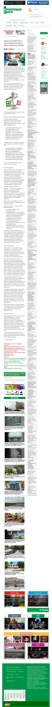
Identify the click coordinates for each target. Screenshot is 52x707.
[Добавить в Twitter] (12, 49)
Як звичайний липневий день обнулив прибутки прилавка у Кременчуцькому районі (31, 306)
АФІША (42, 22)
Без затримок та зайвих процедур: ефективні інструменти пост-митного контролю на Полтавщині (32, 375)
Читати (44, 89)
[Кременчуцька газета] (14, 10)
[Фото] (38, 644)
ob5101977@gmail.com (11, 671)
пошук (44, 33)
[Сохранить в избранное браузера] (14, 49)
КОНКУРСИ (9, 26)
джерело (6, 177)
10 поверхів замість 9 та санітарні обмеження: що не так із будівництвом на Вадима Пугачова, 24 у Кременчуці (14, 460)
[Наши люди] (14, 615)
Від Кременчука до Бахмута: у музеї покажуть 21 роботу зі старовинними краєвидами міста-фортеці (32, 439)
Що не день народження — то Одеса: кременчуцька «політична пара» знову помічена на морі (32, 155)
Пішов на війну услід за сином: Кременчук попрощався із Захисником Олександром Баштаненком (31, 296)
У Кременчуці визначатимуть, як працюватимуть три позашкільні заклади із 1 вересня (32, 367)
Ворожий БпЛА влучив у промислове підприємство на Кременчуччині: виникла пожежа (38, 601)
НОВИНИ (15, 22)
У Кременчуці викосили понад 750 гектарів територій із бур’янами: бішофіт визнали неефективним (32, 454)
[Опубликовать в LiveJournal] (8, 49)
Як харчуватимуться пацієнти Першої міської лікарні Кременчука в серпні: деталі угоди (14, 525)
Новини (10, 36)
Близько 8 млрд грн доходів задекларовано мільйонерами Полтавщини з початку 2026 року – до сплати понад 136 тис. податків (32, 87)
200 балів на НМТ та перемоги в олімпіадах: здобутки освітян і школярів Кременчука (32, 113)
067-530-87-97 (20, 671)
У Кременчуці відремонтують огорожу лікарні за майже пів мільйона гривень (14, 413)
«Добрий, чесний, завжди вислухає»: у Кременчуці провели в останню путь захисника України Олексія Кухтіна (32, 182)
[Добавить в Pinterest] (10, 49)
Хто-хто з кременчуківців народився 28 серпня (32, 335)
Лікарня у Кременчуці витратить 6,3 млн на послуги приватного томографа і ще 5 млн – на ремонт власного (14, 444)
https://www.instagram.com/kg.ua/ (17, 359)
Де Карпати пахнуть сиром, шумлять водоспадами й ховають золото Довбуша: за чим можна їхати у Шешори (32, 144)
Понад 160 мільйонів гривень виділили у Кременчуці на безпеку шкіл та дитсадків (32, 40)
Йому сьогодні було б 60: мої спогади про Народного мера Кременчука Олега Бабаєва (44, 54)
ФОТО (32, 22)
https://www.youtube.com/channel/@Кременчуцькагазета (18, 365)
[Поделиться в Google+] (6, 49)
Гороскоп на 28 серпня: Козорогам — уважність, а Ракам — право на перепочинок (32, 420)
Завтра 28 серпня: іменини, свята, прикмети (31, 473)
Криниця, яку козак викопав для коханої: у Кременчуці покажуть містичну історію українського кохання (32, 480)
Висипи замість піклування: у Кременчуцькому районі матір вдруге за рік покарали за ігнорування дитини (32, 76)
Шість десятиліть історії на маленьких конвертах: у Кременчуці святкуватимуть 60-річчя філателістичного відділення (32, 123)
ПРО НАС (21, 26)
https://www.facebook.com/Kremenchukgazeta (15, 358)
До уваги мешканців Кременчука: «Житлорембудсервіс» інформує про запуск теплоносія (32, 353)
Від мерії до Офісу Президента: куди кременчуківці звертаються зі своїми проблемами (32, 385)
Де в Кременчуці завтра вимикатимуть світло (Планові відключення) (32, 105)
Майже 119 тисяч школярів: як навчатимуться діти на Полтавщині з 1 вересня (32, 266)
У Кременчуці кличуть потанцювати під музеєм (32, 359)
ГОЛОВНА (8, 22)
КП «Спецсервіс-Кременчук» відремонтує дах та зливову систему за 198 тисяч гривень (14, 477)
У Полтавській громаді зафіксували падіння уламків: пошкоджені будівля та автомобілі (32, 201)
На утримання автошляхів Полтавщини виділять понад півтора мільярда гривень (14, 509)
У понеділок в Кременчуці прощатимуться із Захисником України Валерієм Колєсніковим (32, 165)
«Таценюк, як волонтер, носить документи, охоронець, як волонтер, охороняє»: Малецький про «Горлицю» (38, 624)
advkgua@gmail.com (11, 680)
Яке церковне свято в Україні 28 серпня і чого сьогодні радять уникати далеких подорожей (32, 412)
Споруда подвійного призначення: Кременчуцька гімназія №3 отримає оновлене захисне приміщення (13, 493)
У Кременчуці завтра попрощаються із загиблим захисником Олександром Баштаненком (31, 464)
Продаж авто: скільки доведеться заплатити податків (32, 446)
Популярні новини (31, 33)
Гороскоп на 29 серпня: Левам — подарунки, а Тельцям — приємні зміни (32, 192)
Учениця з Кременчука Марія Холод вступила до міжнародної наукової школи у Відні (32, 228)
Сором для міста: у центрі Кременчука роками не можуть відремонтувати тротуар (15, 653)
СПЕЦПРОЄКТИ (24, 22)
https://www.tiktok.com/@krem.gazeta (13, 368)
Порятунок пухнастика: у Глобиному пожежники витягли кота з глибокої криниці (32, 316)
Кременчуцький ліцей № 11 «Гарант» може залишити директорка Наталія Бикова (32, 173)
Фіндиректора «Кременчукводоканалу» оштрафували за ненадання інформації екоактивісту (33, 134)
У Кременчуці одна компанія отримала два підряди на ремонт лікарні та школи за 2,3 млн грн (14, 541)
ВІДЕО (37, 22)
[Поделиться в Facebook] (4, 49)
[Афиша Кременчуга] (26, 633)
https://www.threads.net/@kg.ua (16, 362)
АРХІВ (15, 26)
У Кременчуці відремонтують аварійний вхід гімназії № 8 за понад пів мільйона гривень (14, 573)
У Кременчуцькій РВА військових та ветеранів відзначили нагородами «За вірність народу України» (32, 326)
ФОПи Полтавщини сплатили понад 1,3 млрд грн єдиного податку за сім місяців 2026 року (32, 209)
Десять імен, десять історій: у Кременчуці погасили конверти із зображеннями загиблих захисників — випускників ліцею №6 (32, 255)
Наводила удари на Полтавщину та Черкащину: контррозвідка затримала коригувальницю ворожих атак (32, 276)
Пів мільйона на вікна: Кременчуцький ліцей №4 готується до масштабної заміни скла (14, 428)
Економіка (15, 36)
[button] (5, 601)
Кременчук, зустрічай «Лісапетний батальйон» (32, 69)
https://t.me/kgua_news (14, 361)
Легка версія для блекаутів (36, 16)
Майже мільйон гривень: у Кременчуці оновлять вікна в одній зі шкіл (14, 589)
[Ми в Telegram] (38, 610)
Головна (6, 36)
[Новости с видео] (38, 615)
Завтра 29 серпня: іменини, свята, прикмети (31, 63)
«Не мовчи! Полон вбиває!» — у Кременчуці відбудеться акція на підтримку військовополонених (32, 490)
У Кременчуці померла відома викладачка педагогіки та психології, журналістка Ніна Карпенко (31, 394)
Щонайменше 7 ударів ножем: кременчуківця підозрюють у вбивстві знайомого (32, 48)
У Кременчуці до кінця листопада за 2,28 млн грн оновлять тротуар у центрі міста (14, 557)
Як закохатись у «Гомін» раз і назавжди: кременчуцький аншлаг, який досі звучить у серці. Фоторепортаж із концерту (38, 653)
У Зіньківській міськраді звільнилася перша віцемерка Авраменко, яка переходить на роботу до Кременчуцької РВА (32, 343)
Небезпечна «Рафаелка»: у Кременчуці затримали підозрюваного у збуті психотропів (32, 429)
